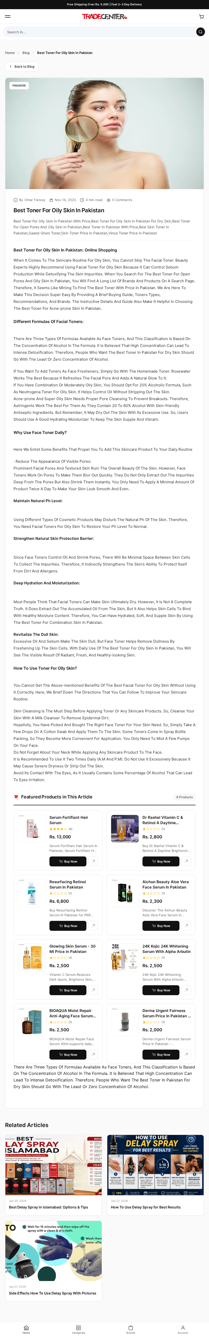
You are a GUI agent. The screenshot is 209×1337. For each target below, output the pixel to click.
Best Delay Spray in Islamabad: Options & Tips (48, 1207)
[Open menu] (7, 16)
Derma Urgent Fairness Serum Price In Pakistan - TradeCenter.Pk (166, 1016)
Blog (26, 53)
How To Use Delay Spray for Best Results (146, 1207)
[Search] (200, 31)
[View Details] (93, 861)
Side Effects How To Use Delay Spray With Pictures (52, 1293)
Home (10, 53)
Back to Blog (24, 66)
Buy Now (70, 861)
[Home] (104, 16)
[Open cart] (201, 16)
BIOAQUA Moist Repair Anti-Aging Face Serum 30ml (71, 1016)
